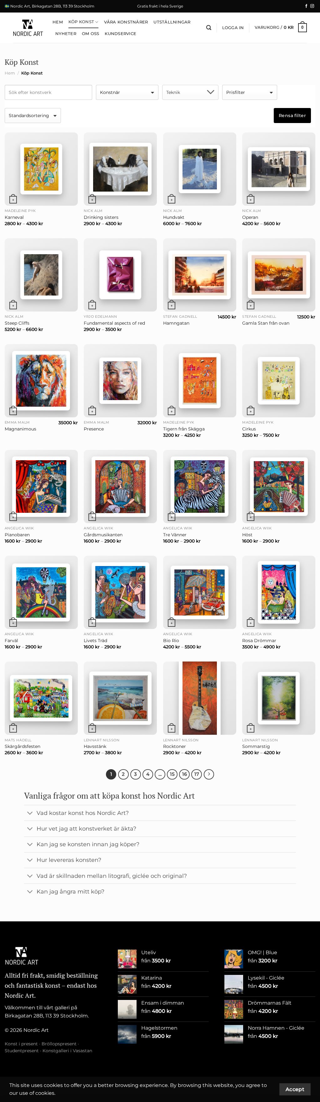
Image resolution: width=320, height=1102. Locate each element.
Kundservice (120, 33)
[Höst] (279, 486)
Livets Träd (95, 640)
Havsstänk (95, 746)
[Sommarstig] (279, 698)
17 (196, 774)
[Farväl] (41, 592)
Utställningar (171, 22)
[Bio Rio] (199, 592)
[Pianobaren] (41, 486)
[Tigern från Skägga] (199, 380)
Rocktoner (174, 746)
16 (184, 774)
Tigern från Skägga (184, 429)
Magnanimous (20, 429)
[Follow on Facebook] (306, 6)
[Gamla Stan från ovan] (279, 274)
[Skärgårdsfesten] (41, 698)
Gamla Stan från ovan (265, 323)
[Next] (209, 774)
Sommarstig (256, 746)
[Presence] (120, 381)
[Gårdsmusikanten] (120, 486)
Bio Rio (171, 640)
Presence (94, 429)
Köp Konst (81, 21)
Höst (247, 535)
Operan (250, 217)
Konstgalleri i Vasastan (67, 1050)
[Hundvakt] (199, 169)
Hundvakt (173, 217)
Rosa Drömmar (259, 640)
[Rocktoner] (199, 698)
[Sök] (208, 28)
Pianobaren (17, 535)
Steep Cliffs (17, 323)
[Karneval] (41, 169)
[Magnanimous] (41, 380)
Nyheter (65, 33)
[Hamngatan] (199, 274)
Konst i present (21, 1043)
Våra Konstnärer (126, 22)
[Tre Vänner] (199, 486)
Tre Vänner (175, 535)
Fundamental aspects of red (114, 323)
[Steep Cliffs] (41, 274)
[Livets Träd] (120, 592)
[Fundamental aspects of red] (120, 274)
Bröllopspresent (59, 1043)
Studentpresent (22, 1050)
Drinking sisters (101, 217)
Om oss (90, 33)
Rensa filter (292, 115)
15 (172, 774)
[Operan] (279, 169)
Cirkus (249, 429)
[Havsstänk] (120, 698)
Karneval (14, 217)
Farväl (11, 640)
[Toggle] (30, 813)
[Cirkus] (279, 380)
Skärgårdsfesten (22, 746)
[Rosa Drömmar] (279, 592)
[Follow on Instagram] (312, 6)
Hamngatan (176, 323)
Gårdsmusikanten (103, 535)
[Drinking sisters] (120, 169)
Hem (57, 22)
